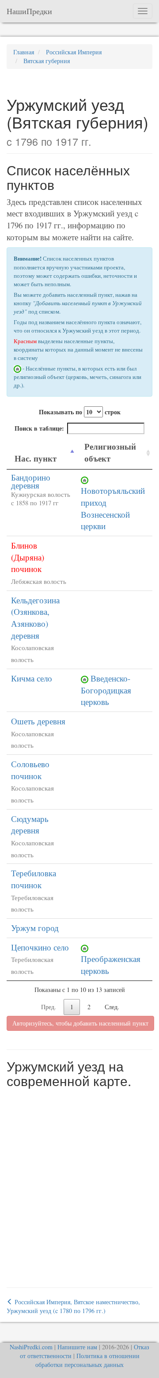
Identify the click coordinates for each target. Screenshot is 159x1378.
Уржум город (35, 927)
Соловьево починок (30, 769)
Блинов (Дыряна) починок (27, 557)
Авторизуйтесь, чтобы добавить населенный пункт (80, 1023)
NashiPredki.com (31, 1347)
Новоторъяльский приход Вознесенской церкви (113, 508)
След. (112, 1007)
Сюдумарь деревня (30, 824)
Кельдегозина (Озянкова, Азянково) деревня (35, 617)
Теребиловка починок (33, 878)
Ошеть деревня (38, 721)
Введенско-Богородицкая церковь (106, 690)
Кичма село (31, 678)
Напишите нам (77, 1347)
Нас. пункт (36, 458)
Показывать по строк (80, 411)
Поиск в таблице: (39, 428)
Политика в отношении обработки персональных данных (87, 1360)
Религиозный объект (110, 452)
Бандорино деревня (30, 481)
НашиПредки (29, 11)
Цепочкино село (40, 947)
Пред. (48, 1007)
